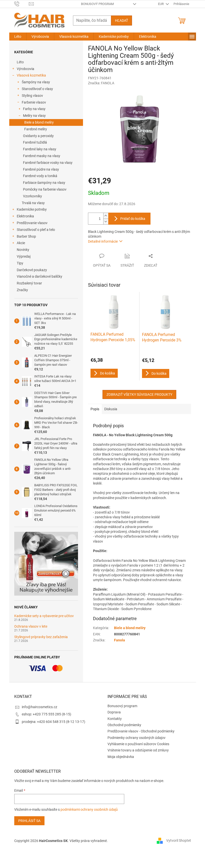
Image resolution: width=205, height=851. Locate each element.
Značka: (101, 83)
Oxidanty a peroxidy (38, 136)
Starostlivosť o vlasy (37, 89)
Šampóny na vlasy (36, 82)
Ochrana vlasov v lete (30, 626)
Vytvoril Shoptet (178, 840)
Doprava (114, 712)
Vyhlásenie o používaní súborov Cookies (138, 744)
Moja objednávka (121, 757)
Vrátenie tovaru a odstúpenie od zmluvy (138, 750)
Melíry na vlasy (34, 116)
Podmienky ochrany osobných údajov (137, 738)
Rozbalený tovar (29, 283)
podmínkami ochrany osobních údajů (89, 809)
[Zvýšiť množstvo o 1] (105, 216)
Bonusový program (97, 4)
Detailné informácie (103, 241)
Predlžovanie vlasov (32, 223)
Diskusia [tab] (110, 409)
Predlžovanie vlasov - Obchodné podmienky (141, 731)
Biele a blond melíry (39, 122)
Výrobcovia (25, 69)
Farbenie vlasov (34, 102)
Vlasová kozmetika (31, 75)
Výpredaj (23, 256)
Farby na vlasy (34, 109)
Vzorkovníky (32, 196)
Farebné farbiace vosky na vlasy (47, 163)
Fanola (119, 640)
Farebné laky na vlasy (39, 149)
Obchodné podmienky (124, 725)
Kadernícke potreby (32, 209)
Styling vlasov (32, 96)
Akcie (21, 243)
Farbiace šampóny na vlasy (44, 183)
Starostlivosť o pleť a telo (36, 230)
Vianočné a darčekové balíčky (39, 276)
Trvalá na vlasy (33, 203)
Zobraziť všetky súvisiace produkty (139, 394)
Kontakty (115, 719)
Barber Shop (26, 236)
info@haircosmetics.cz (39, 707)
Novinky (23, 250)
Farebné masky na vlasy (41, 156)
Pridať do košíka (132, 219)
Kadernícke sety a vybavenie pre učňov (44, 616)
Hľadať (121, 21)
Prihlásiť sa (29, 821)
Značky (22, 290)
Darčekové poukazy (32, 270)
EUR (161, 4)
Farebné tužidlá (35, 142)
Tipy (20, 263)
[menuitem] (17, 37)
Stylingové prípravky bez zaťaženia (41, 637)
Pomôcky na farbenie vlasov (44, 189)
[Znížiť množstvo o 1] (105, 221)
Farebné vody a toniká (40, 176)
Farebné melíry (35, 129)
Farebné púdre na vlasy (41, 169)
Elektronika (25, 216)
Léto (20, 62)
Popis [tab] (94, 409)
